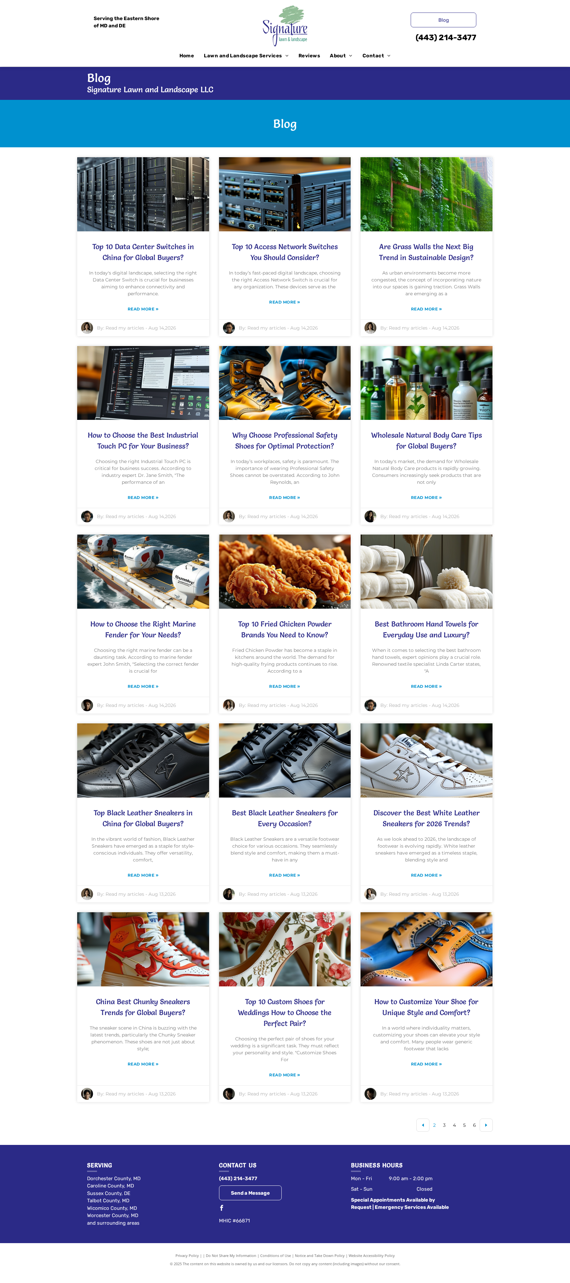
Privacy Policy (187, 1255)
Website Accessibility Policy (372, 1255)
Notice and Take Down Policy (320, 1255)
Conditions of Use (275, 1255)
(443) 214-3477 (446, 37)
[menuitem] (186, 55)
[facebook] (221, 1209)
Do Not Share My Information (231, 1255)
